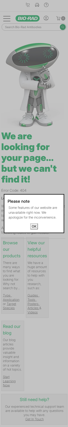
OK (34, 226)
